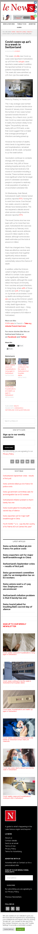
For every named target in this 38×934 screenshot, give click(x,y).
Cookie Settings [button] (8, 929)
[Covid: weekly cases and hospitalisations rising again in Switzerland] (10, 361)
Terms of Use (10, 846)
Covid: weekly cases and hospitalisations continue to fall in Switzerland (17, 797)
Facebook (12, 337)
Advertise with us (11, 863)
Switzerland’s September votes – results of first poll (19, 565)
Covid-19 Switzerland (22, 410)
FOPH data (9, 323)
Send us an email (11, 843)
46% (23, 288)
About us (8, 838)
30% (16, 291)
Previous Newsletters (13, 897)
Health (16, 406)
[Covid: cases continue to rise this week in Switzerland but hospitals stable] (23, 361)
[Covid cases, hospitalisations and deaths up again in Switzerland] (10, 383)
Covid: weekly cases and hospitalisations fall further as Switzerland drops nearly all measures (18, 739)
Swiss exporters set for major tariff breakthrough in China (18, 556)
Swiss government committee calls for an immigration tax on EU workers (18, 575)
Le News (19, 8)
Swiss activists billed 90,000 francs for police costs (17, 547)
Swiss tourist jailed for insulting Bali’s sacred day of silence (17, 607)
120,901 (21, 62)
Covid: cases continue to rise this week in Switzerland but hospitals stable (17, 682)
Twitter (23, 337)
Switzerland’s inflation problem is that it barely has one (19, 596)
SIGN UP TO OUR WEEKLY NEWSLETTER (14, 625)
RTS (21, 199)
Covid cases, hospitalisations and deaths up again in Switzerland (10, 391)
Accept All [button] (20, 929)
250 (6, 299)
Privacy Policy (8, 454)
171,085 (17, 56)
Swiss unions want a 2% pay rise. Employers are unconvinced (17, 586)
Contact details (11, 841)
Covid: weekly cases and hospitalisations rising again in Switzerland (10, 369)
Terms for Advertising (13, 851)
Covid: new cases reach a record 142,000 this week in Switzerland (18, 769)
